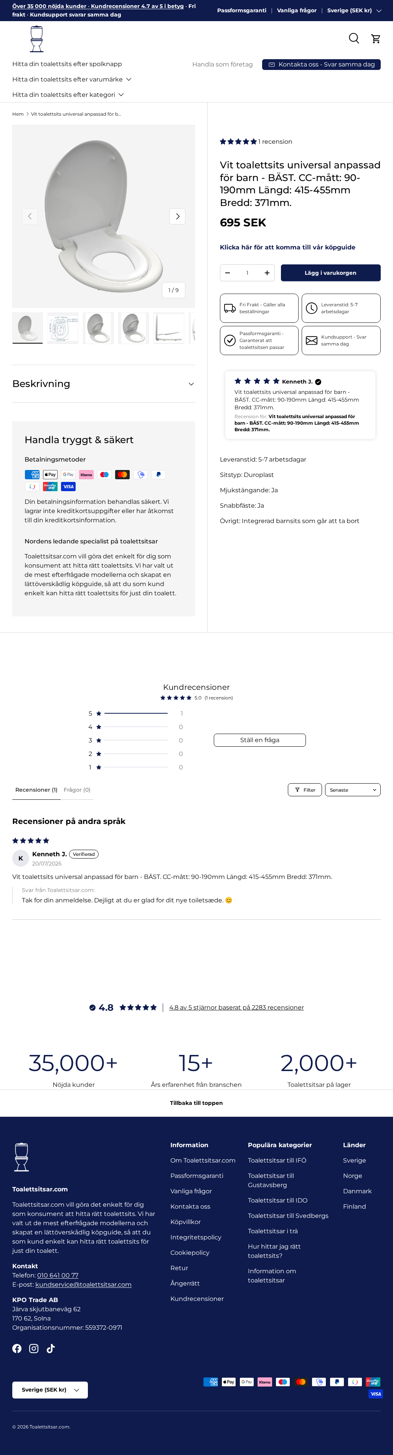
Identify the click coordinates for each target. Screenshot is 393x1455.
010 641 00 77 (57, 1275)
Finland (354, 1206)
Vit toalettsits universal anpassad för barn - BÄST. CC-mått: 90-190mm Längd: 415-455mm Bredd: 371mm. (77, 114)
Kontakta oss (190, 1206)
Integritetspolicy (195, 1237)
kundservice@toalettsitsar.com (83, 1284)
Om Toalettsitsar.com (203, 1160)
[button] (376, 38)
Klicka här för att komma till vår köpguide (287, 247)
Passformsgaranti (241, 10)
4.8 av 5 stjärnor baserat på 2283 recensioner (236, 1007)
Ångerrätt (185, 1283)
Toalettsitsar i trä (273, 1231)
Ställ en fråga (259, 740)
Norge (352, 1175)
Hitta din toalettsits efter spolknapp (67, 64)
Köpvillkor (185, 1222)
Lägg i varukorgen (331, 272)
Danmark (357, 1191)
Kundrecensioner (197, 1298)
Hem (18, 114)
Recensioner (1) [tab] (36, 789)
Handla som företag (222, 64)
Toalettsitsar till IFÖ (277, 1160)
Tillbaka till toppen (196, 1103)
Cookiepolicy (190, 1252)
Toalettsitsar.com (49, 1427)
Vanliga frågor (297, 10)
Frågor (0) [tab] (77, 789)
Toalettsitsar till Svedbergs (288, 1215)
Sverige (354, 1160)
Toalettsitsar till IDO (277, 1200)
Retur (179, 1268)
